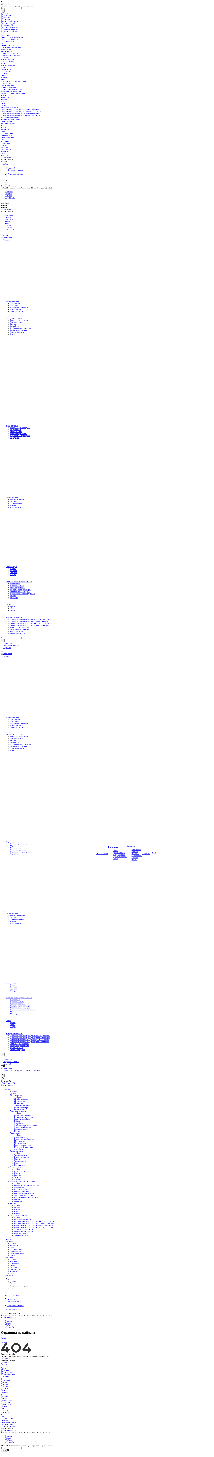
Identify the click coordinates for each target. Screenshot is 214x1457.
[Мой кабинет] (2, 1057)
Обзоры (4, 1406)
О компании (5, 1380)
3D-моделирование (8, 1374)
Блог (2, 1408)
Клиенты (4, 1388)
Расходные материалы (22, 1219)
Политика (4, 1396)
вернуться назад (10, 1360)
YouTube (8, 196)
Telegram (8, 194)
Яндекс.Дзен (10, 198)
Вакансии (4, 1384)
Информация (6, 1392)
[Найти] (3, 10)
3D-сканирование (7, 1372)
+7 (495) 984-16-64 (8, 157)
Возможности (6, 1404)
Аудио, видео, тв (20, 1137)
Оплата (3, 1416)
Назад (14, 1091)
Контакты (4, 1366)
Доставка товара (7, 1418)
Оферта (4, 1398)
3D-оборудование (21, 1099)
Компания (13, 1261)
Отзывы (4, 1382)
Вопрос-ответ (6, 1402)
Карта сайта (5, 1410)
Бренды (4, 1364)
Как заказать (14, 1245)
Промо (3, 1390)
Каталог (13, 1093)
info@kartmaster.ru (9, 186)
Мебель (17, 1207)
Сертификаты (6, 1386)
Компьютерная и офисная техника (27, 1185)
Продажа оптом (7, 1424)
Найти (4, 1450)
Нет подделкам (6, 1400)
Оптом (3, 1368)
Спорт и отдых (20, 1171)
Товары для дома (20, 1155)
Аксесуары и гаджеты (22, 1115)
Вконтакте (9, 192)
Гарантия (4, 1420)
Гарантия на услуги (8, 1422)
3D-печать (5, 1370)
